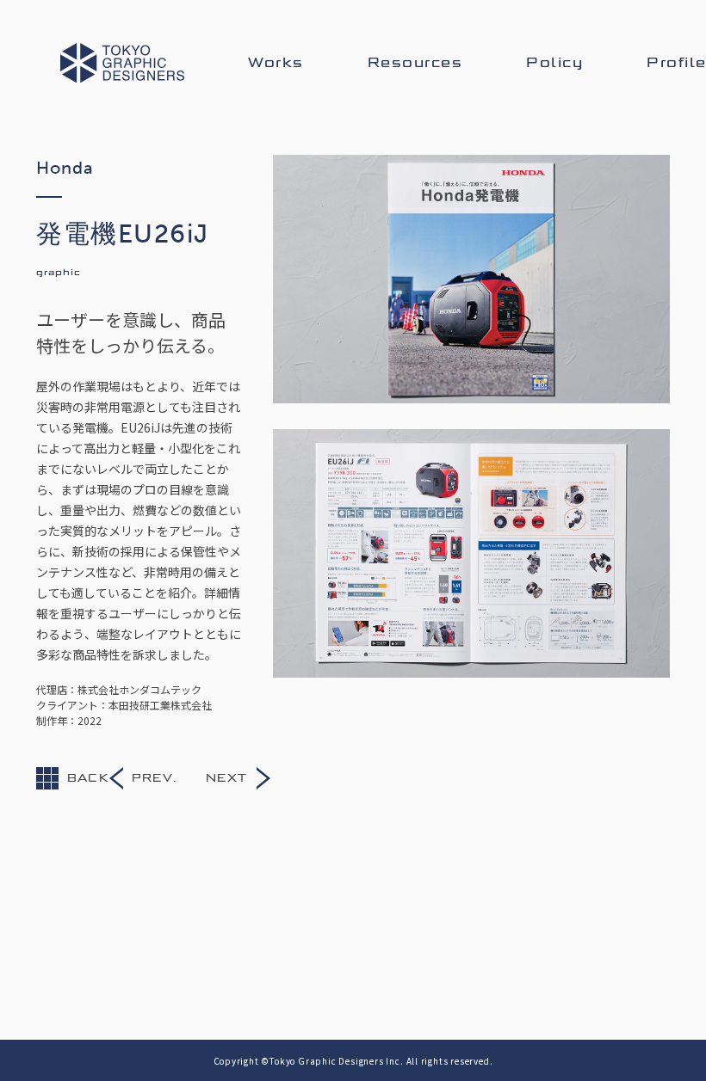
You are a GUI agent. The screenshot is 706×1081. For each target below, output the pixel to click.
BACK (88, 778)
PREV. (154, 778)
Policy (554, 62)
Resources (415, 62)
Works (276, 62)
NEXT (227, 778)
